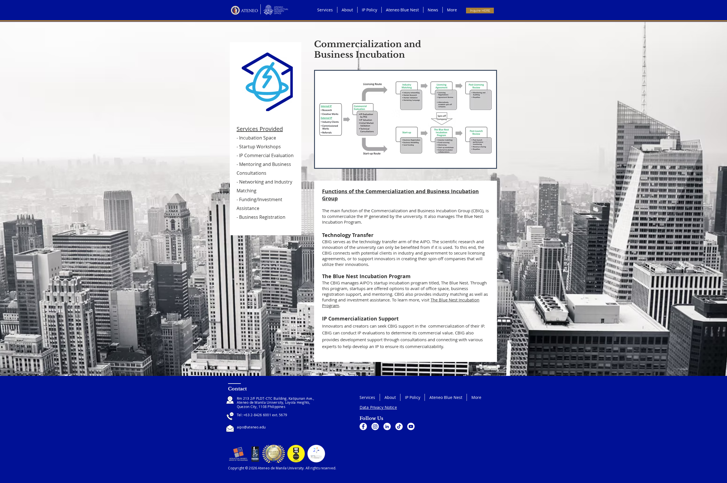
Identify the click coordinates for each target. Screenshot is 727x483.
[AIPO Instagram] (375, 426)
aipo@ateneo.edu (251, 427)
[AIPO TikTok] (399, 426)
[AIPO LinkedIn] (387, 426)
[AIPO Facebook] (363, 426)
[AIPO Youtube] (411, 426)
